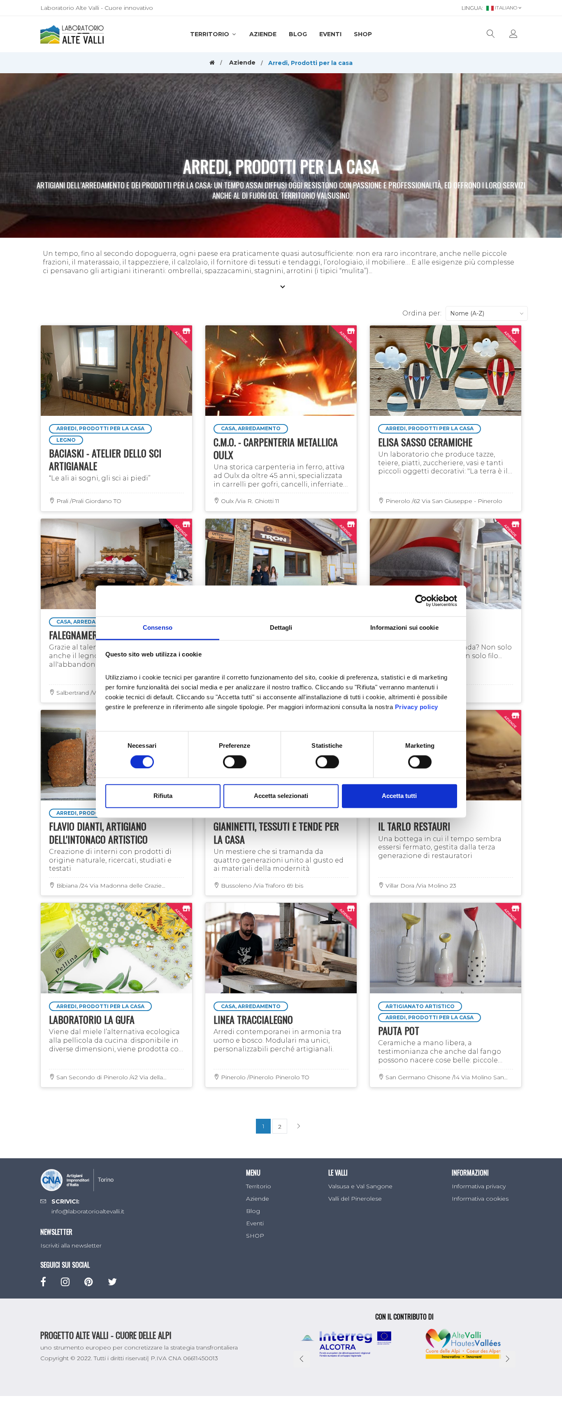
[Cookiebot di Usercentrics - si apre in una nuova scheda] (421, 600)
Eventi (330, 34)
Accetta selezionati (281, 796)
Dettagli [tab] (281, 627)
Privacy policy (416, 706)
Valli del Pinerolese (355, 1198)
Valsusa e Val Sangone (360, 1186)
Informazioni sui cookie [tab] (404, 627)
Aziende (262, 34)
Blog (298, 34)
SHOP (363, 34)
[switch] (234, 761)
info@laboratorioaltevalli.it (87, 1211)
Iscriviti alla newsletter (71, 1245)
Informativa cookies (480, 1198)
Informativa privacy (479, 1186)
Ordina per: (421, 313)
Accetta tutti (399, 796)
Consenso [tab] (157, 627)
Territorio (210, 34)
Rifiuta (162, 796)
